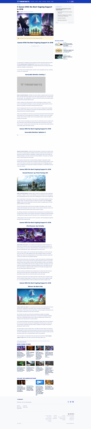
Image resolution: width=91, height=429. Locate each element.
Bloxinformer (72, 419)
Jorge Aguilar (65, 46)
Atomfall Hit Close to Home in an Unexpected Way (30, 369)
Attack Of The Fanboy (70, 415)
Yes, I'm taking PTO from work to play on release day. (65, 12)
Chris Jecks (28, 371)
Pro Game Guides (48, 415)
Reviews (44, 1)
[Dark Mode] (69, 1)
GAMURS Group (72, 423)
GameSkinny (55, 418)
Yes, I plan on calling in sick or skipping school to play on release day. (64, 15)
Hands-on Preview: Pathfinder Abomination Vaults (67, 57)
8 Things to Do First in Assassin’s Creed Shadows (40, 369)
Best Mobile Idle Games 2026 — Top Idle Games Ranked (49, 388)
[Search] (67, 1)
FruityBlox (63, 419)
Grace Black (38, 359)
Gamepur (63, 415)
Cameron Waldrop (20, 371)
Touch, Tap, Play (48, 419)
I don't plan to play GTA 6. (62, 20)
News (36, 1)
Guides (40, 1)
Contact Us (25, 405)
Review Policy (25, 407)
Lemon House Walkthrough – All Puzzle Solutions (68, 51)
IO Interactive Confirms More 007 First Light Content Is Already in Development (21, 389)
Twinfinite (55, 415)
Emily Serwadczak (66, 52)
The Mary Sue (71, 418)
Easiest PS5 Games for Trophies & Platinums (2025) (21, 369)
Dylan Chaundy (19, 357)
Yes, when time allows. (62, 18)
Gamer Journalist (48, 418)
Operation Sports (62, 418)
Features (32, 1)
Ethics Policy (19, 407)
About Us (18, 405)
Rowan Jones (28, 357)
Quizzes (48, 1)
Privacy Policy (19, 408)
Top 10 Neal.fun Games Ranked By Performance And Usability (68, 44)
